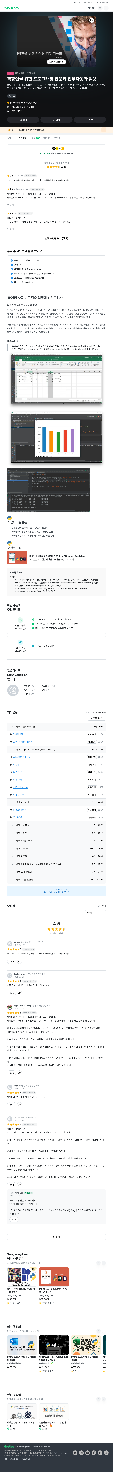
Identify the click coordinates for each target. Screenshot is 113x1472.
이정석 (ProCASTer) (22, 1006)
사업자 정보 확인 (47, 1450)
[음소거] (91, 20)
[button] (56, 41)
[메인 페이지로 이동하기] (10, 1446)
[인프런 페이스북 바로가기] (94, 1452)
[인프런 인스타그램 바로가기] (81, 1452)
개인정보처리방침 (24, 1447)
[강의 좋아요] (34, 1309)
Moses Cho (19, 942)
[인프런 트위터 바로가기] (100, 1452)
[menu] (106, 8)
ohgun (17, 1086)
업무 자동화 (31, 73)
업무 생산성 (19, 73)
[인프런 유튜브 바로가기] (87, 1452)
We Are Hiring (47, 1447)
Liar (15, 1117)
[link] (53, 734)
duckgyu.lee (19, 974)
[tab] (11, 138)
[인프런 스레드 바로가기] (106, 1452)
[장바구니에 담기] (28, 1309)
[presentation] (56, 61)
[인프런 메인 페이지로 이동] (11, 8)
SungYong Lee (16, 111)
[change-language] (100, 8)
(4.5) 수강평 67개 (17, 102)
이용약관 (35, 1447)
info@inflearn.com (60, 1453)
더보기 (10, 204)
